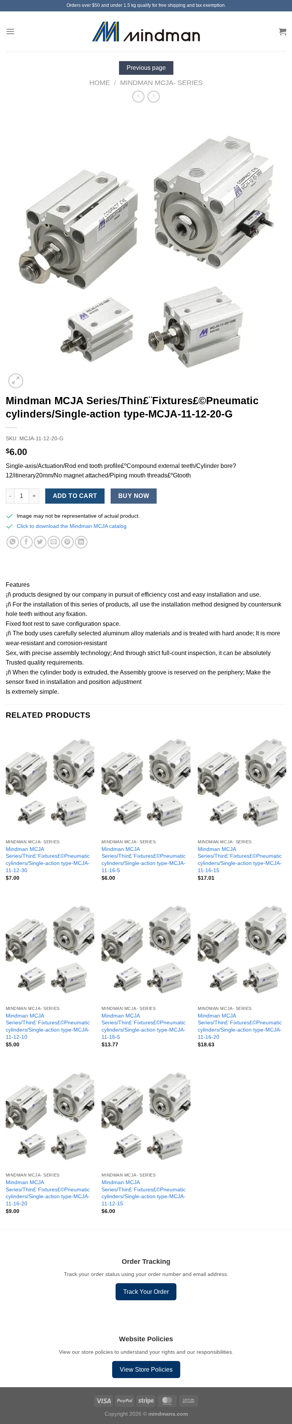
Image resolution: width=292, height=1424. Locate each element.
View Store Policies (146, 1369)
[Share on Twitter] (40, 542)
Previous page (146, 68)
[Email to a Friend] (54, 542)
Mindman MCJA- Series (161, 83)
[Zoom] (15, 380)
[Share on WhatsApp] (12, 542)
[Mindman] (146, 31)
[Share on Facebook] (26, 542)
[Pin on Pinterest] (67, 542)
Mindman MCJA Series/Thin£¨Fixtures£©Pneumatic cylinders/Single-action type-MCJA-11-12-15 (144, 1193)
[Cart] (282, 31)
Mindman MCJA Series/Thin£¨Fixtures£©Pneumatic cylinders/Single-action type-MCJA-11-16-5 (144, 859)
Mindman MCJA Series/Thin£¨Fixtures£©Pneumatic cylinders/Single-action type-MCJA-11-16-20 (240, 1026)
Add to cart (75, 496)
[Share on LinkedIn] (81, 542)
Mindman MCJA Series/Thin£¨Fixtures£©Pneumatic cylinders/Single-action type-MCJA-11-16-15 (240, 859)
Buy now (133, 496)
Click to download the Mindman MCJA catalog (72, 526)
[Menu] (10, 31)
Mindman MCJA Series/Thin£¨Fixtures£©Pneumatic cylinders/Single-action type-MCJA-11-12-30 (48, 859)
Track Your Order (146, 1292)
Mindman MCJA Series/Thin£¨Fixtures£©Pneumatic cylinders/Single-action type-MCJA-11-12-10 (48, 1026)
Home (99, 83)
